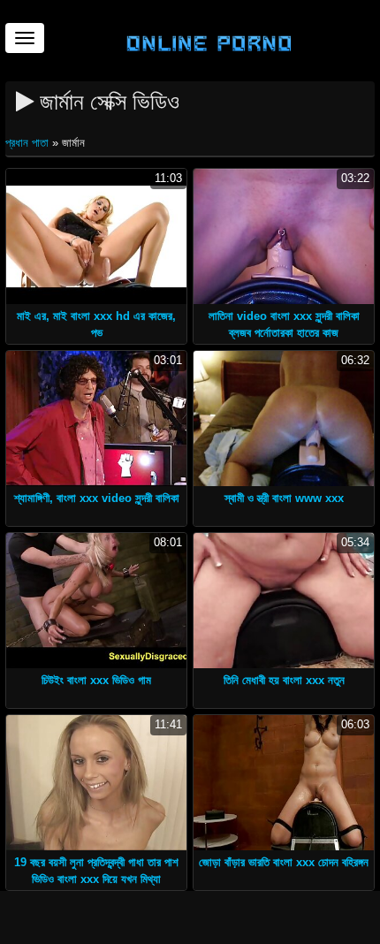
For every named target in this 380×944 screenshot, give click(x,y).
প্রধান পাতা (28, 142)
